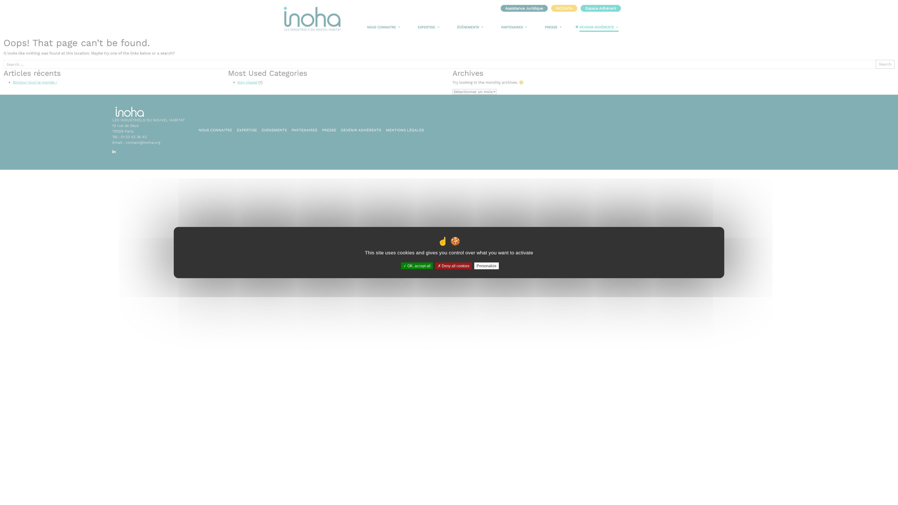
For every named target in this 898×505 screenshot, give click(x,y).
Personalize (486, 266)
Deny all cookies (455, 266)
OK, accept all (418, 266)
